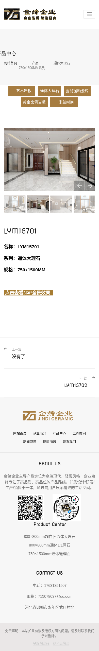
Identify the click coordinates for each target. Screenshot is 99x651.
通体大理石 (49, 91)
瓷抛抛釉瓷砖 (77, 91)
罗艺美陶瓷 (61, 643)
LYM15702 (75, 382)
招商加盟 (49, 442)
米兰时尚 (66, 102)
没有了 (18, 353)
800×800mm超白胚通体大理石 (49, 536)
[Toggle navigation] (89, 14)
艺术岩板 (23, 91)
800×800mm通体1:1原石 (49, 545)
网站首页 (10, 63)
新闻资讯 (29, 442)
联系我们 (69, 442)
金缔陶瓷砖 (41, 643)
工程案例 (79, 433)
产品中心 (59, 433)
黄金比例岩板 (34, 102)
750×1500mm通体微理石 (49, 554)
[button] (79, 186)
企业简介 (39, 433)
